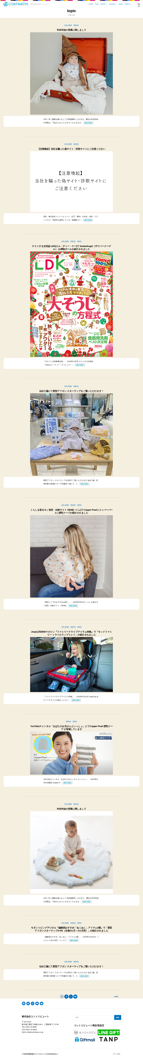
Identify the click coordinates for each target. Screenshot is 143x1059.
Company (112, 4)
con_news (68, 25)
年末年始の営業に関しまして (71, 30)
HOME (91, 4)
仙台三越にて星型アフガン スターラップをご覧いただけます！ (71, 391)
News (97, 4)
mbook (76, 25)
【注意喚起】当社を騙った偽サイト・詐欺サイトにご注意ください (71, 149)
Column (127, 4)
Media (121, 4)
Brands (103, 4)
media (79, 241)
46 (75, 996)
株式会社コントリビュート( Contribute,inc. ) (43, 1054)
